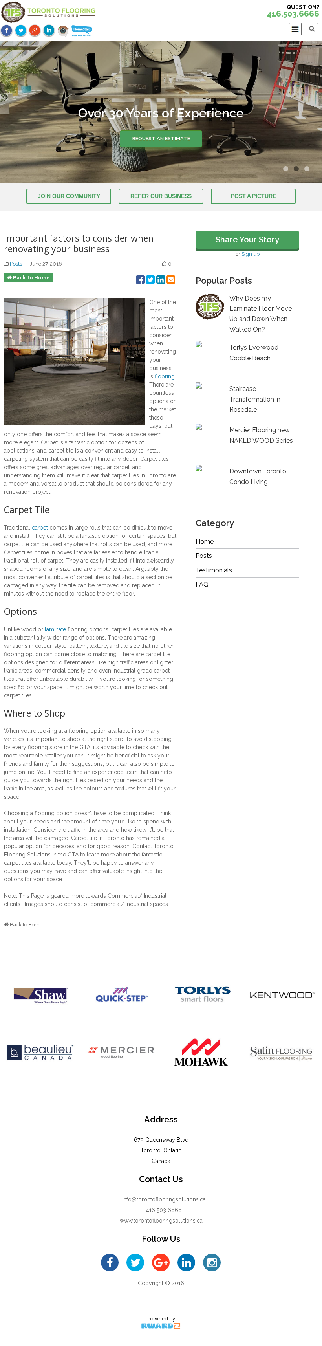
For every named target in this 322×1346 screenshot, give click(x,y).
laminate (55, 629)
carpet (40, 527)
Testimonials (214, 570)
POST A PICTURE (253, 196)
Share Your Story (247, 239)
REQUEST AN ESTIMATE (161, 138)
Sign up (251, 254)
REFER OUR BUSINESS (161, 196)
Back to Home (31, 278)
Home (205, 541)
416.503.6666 (293, 13)
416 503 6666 (164, 1210)
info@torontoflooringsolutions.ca (164, 1199)
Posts (16, 264)
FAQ (202, 584)
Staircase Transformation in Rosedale (254, 399)
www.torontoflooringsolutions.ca (161, 1221)
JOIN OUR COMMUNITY (69, 196)
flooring (165, 376)
